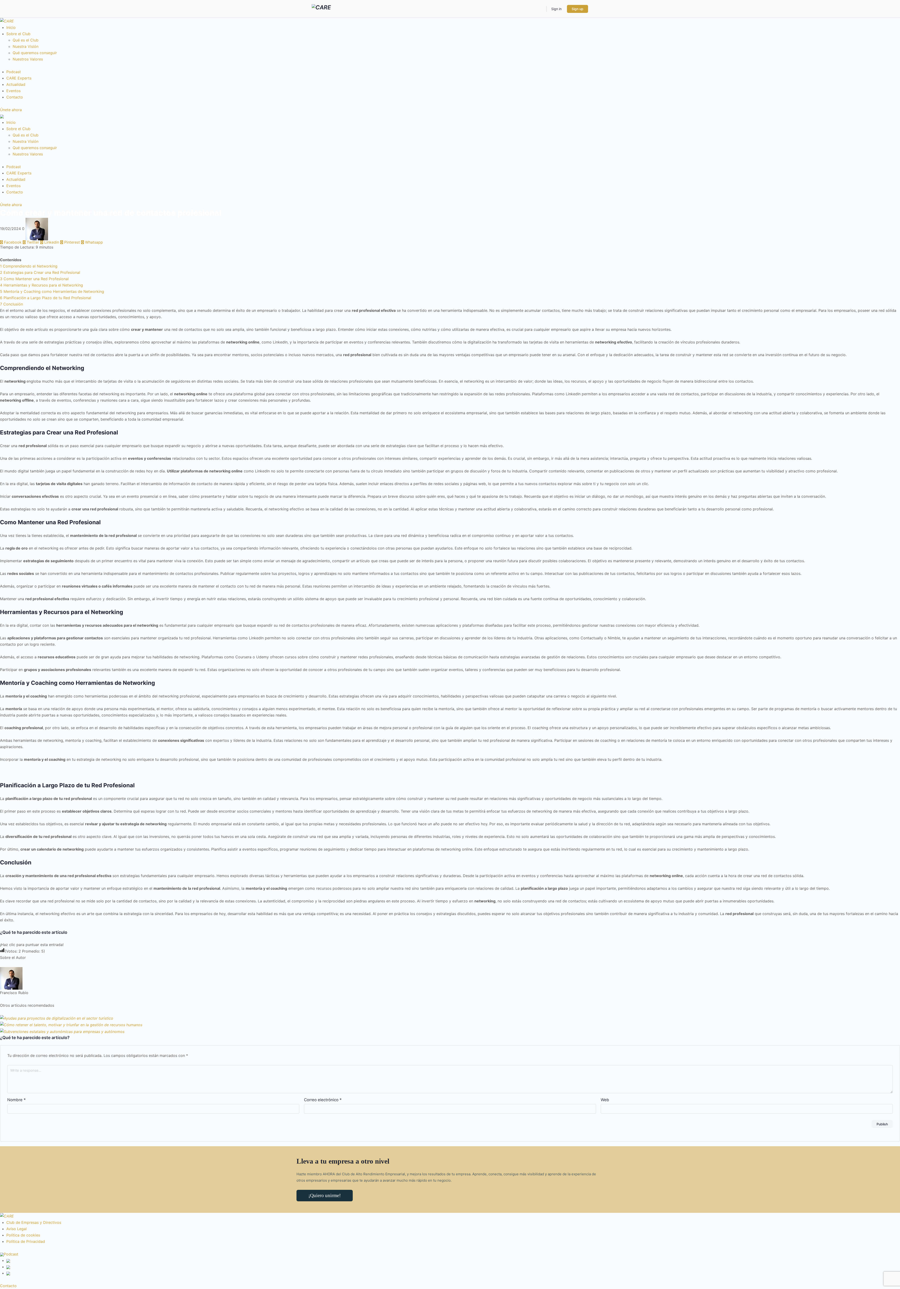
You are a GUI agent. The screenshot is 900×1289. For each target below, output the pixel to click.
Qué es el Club (25, 40)
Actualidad (15, 84)
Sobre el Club (18, 33)
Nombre (16, 1099)
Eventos (13, 90)
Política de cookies (23, 1235)
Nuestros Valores (28, 59)
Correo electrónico (323, 1099)
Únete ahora (11, 109)
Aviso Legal (16, 1228)
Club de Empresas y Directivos (33, 1222)
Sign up (577, 9)
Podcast (13, 71)
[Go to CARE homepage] (321, 8)
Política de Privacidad (25, 1241)
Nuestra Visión (25, 46)
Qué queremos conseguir (35, 52)
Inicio (11, 27)
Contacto (14, 97)
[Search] (539, 9)
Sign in (556, 9)
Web (605, 1099)
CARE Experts (18, 78)
